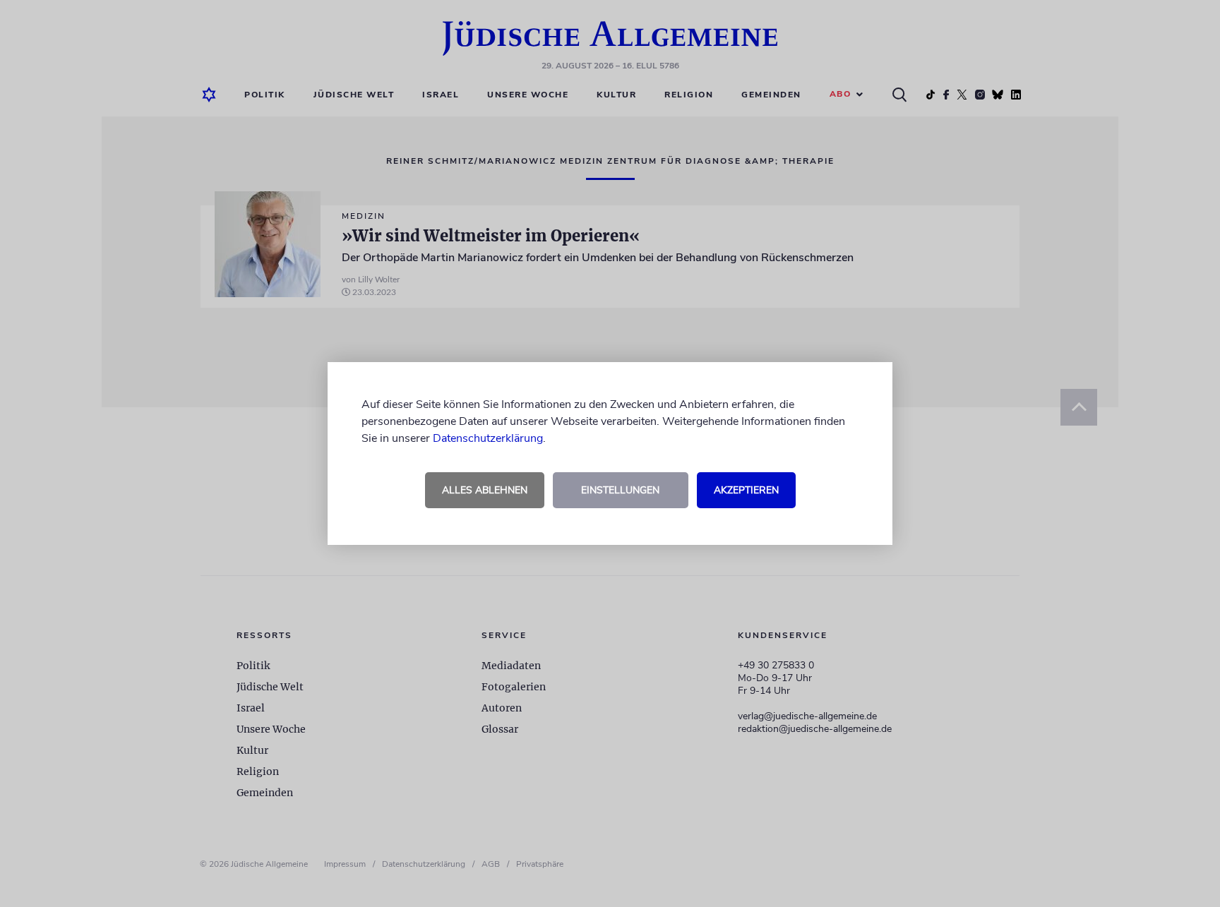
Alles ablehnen (484, 490)
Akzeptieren (746, 490)
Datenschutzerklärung (488, 438)
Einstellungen (620, 490)
